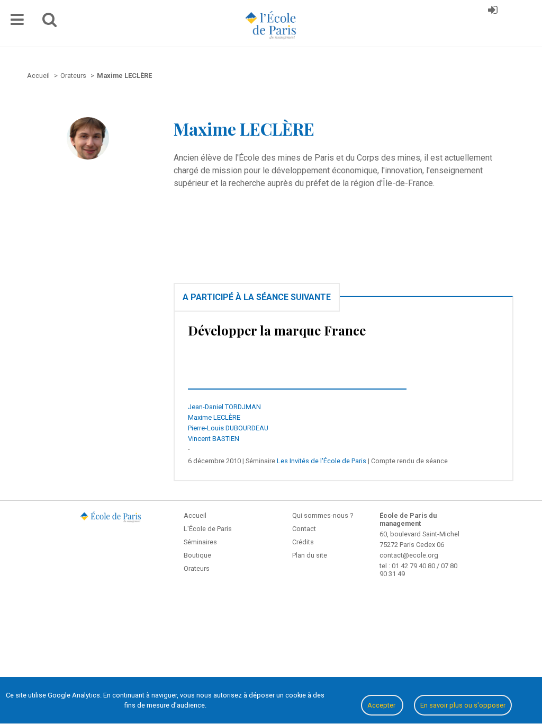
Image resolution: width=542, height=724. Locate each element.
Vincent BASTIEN (213, 439)
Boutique (197, 555)
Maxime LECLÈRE (214, 417)
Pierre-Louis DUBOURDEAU (228, 428)
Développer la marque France (277, 330)
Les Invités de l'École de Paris (321, 461)
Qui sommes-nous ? (322, 515)
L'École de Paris (208, 529)
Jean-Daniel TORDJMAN (224, 407)
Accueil (195, 515)
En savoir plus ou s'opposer (462, 705)
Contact (304, 529)
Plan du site (309, 555)
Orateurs (197, 568)
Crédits (303, 542)
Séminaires (200, 542)
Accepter (382, 705)
